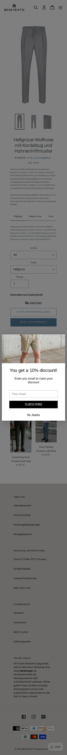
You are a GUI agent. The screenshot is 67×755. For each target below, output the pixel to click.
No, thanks (33, 414)
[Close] (59, 340)
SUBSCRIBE (33, 404)
